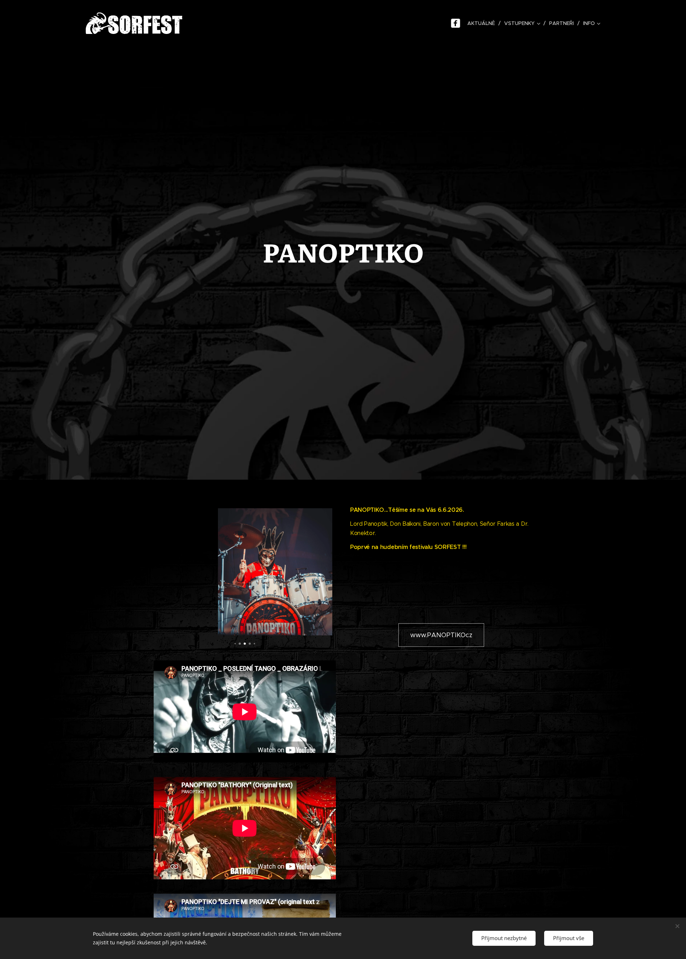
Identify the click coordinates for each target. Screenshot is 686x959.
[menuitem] (482, 23)
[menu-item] (456, 23)
